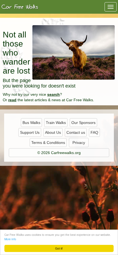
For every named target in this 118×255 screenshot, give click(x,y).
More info (10, 239)
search (53, 94)
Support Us (30, 132)
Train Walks (56, 122)
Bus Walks (31, 122)
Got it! (59, 248)
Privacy (78, 142)
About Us (53, 132)
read (12, 100)
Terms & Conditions (48, 142)
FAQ (94, 132)
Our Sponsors (83, 122)
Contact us (75, 132)
